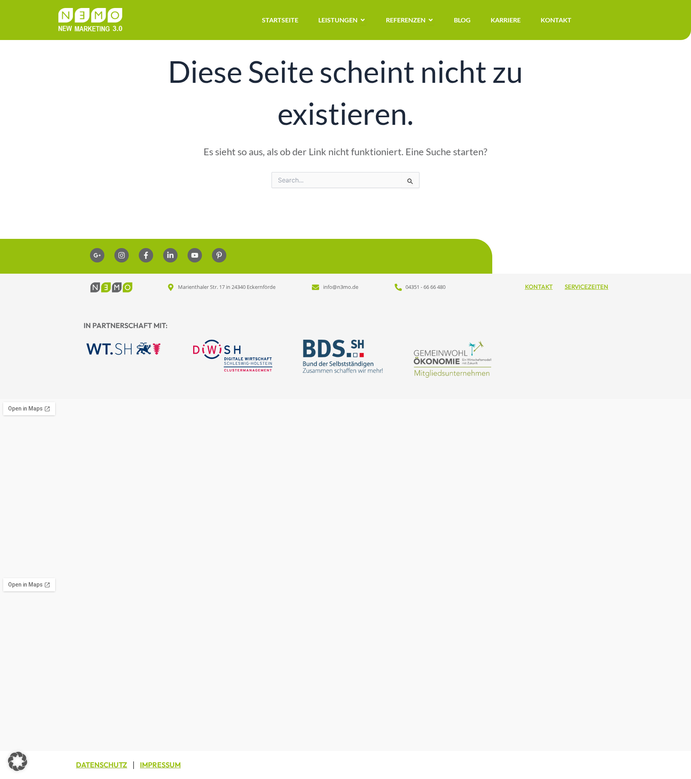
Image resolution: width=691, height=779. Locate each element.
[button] (17, 761)
